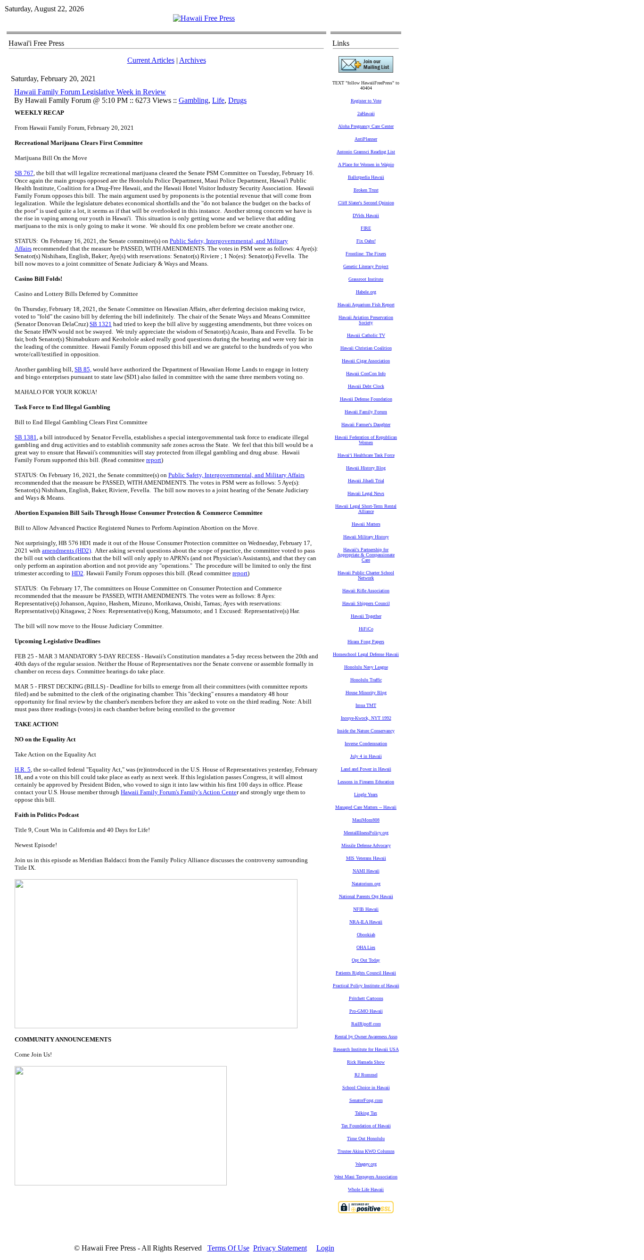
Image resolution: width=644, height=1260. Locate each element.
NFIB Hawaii (366, 909)
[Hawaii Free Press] (204, 18)
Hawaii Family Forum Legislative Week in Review (90, 92)
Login (325, 1248)
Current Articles (150, 60)
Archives (192, 60)
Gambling (193, 100)
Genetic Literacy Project (365, 266)
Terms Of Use (228, 1248)
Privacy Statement (280, 1248)
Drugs (237, 100)
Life (218, 100)
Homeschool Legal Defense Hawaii (366, 654)
